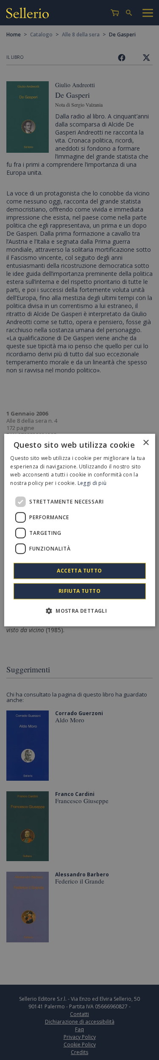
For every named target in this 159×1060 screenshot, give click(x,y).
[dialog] (79, 530)
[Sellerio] (27, 14)
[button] (79, 611)
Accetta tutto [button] (79, 570)
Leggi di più (92, 483)
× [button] (145, 443)
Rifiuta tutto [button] (79, 591)
